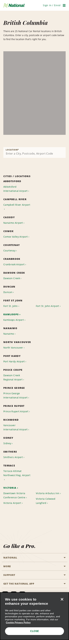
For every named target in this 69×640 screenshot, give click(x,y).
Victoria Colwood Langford (45, 501)
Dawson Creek (11, 278)
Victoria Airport (12, 503)
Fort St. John (10, 306)
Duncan (7, 292)
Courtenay (9, 250)
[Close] (62, 599)
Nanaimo (8, 333)
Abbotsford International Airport (15, 188)
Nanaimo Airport (13, 222)
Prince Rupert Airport (15, 411)
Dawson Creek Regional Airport (12, 377)
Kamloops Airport (13, 319)
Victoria (9, 487)
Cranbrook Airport (13, 264)
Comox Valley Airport (15, 236)
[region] (34, 93)
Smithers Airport (13, 457)
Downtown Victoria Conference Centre (14, 495)
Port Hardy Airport (14, 361)
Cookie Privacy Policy (18, 622)
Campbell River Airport (16, 204)
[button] (52, 5)
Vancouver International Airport (15, 427)
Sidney (7, 443)
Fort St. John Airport (47, 306)
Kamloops (11, 314)
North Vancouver (13, 347)
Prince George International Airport (15, 395)
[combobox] (34, 152)
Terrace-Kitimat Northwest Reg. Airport (16, 473)
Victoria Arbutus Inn (47, 493)
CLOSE (34, 631)
